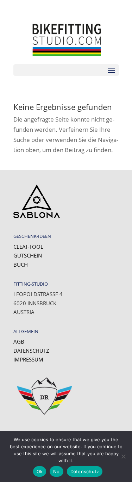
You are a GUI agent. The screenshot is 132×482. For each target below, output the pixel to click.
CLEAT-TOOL (28, 246)
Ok (40, 471)
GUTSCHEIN (27, 255)
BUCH (20, 264)
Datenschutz (31, 350)
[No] (123, 456)
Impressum (28, 359)
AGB (18, 341)
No (56, 471)
